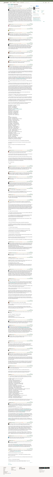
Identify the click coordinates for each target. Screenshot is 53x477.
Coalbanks (13, 310)
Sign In (46, 2)
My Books (14, 2)
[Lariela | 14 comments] (9, 437)
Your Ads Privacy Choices (6, 473)
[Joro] (9, 183)
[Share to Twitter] (37, 6)
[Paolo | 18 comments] (9, 350)
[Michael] (9, 336)
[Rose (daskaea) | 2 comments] (9, 196)
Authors (12, 468)
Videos (38, 11)
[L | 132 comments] (9, 376)
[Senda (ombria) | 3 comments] (9, 243)
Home (11, 2)
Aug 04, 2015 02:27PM (30, 422)
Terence (13, 278)
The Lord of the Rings (13, 282)
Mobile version (40, 469)
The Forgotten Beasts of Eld (27, 409)
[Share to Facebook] (36, 6)
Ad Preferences (5, 472)
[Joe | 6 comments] (9, 39)
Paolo (13, 348)
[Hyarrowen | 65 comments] (9, 424)
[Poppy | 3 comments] (9, 26)
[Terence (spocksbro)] (9, 201)
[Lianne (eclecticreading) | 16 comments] (9, 342)
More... (44, 21)
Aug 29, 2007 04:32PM (30, 43)
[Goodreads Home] (6, 3)
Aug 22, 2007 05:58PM (30, 8)
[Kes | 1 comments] (9, 30)
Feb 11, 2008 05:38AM (30, 171)
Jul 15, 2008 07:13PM (30, 310)
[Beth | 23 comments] (9, 404)
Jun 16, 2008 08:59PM (30, 278)
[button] (18, 3)
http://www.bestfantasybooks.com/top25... (24, 327)
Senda (13, 269)
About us (4, 468)
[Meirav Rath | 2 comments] (9, 173)
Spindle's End (20, 414)
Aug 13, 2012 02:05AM (30, 374)
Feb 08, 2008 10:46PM (30, 150)
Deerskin (9, 418)
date (29, 7)
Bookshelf (34, 11)
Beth (12, 402)
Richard (13, 150)
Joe (12, 60)
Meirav (13, 171)
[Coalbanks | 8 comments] (9, 312)
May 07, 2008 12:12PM (30, 181)
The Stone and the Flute (17, 451)
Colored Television (35, 19)
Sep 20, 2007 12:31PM (30, 60)
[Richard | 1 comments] (9, 152)
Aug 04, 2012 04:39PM (30, 348)
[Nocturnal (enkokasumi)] (9, 367)
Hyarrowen (13, 422)
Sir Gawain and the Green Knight (20, 78)
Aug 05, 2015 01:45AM (30, 440)
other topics (38, 19)
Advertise (12, 469)
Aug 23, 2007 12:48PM (30, 24)
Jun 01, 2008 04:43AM (30, 188)
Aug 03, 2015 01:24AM (30, 402)
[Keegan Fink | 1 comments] (9, 190)
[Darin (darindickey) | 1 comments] (9, 66)
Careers (4, 469)
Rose (12, 194)
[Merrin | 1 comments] (9, 34)
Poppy (12, 24)
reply (30, 23)
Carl (12, 8)
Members (42, 11)
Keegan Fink (13, 188)
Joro (12, 181)
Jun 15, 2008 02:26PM (30, 269)
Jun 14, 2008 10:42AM (30, 257)
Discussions (34, 12)
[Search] (43, 2)
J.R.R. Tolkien (10, 4)
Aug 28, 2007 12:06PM (30, 32)
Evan (12, 325)
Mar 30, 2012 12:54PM (30, 325)
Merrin (12, 32)
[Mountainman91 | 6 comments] (9, 168)
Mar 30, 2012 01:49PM (30, 334)
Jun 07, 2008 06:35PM (30, 194)
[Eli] (9, 302)
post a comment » (19, 7)
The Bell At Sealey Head (21, 410)
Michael (13, 334)
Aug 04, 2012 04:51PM (30, 352)
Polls (41, 12)
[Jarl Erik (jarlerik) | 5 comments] (9, 321)
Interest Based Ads (5, 471)
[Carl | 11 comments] (9, 10)
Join (48, 2)
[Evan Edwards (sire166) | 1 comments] (9, 327)
